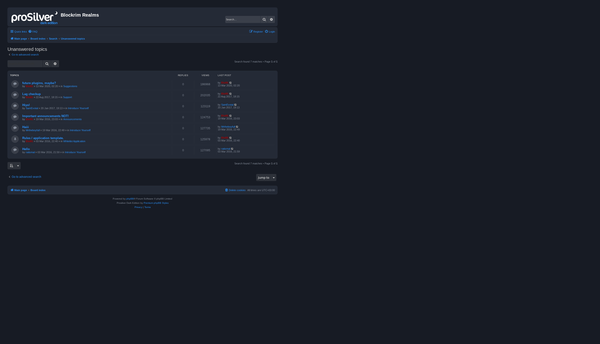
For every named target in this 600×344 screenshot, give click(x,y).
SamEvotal (32, 108)
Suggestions (70, 86)
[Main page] (35, 17)
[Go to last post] (230, 82)
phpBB (130, 198)
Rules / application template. (43, 138)
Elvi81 (29, 86)
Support (67, 97)
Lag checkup (31, 94)
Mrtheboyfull (33, 130)
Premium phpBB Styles (156, 203)
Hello (26, 149)
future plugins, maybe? (39, 83)
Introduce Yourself (78, 108)
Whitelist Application (74, 141)
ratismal (30, 152)
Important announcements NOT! (45, 116)
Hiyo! (26, 105)
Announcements (72, 119)
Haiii (25, 127)
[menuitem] (33, 31)
